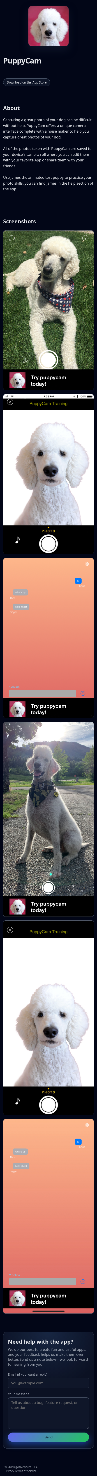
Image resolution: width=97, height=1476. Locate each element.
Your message (18, 1394)
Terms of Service (26, 1471)
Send (48, 1437)
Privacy (9, 1471)
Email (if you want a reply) (27, 1374)
